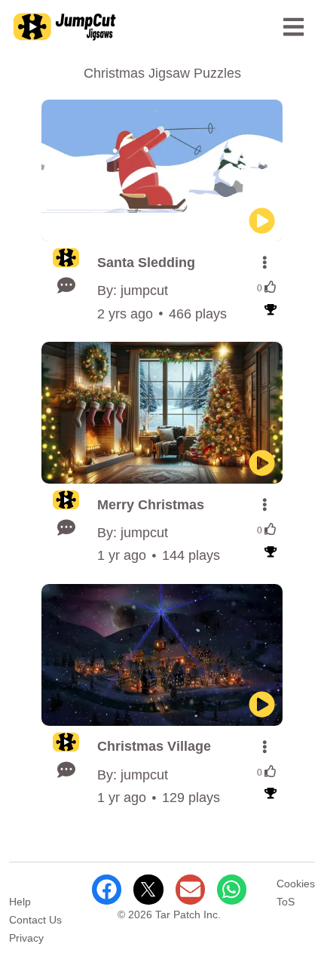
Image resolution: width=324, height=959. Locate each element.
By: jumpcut (132, 290)
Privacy (26, 938)
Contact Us (35, 920)
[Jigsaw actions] (264, 262)
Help (20, 902)
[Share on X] (148, 889)
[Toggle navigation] (294, 27)
